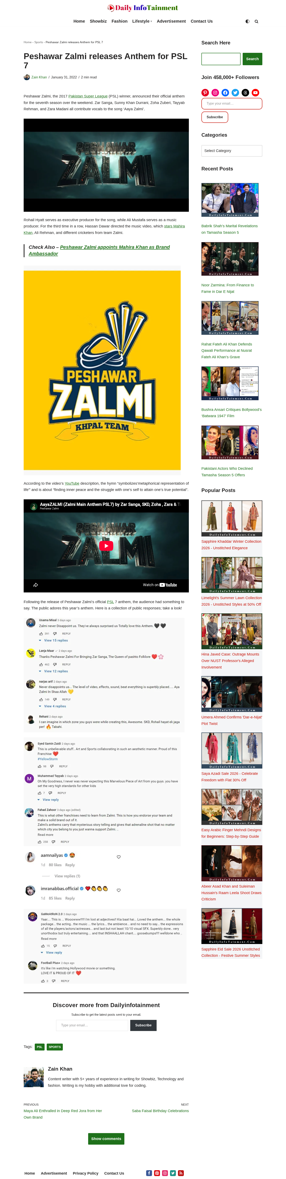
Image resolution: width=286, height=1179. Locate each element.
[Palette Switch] (247, 21)
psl (40, 1047)
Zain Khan (39, 77)
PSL (110, 602)
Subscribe (143, 1025)
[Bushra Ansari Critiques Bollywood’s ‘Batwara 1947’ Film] (230, 384)
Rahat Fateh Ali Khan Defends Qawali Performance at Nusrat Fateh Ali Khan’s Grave (226, 350)
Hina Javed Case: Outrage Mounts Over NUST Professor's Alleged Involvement (230, 660)
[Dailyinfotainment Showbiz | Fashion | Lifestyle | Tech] (143, 8)
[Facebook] (225, 92)
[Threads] (245, 92)
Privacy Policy (85, 1173)
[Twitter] (235, 92)
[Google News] (181, 1173)
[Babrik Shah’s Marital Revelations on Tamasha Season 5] (230, 201)
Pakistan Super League (88, 96)
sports (55, 1047)
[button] (151, 21)
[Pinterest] (205, 92)
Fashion (120, 21)
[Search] (256, 21)
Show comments (106, 1139)
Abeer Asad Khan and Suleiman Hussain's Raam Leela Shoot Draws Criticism (231, 892)
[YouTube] (255, 92)
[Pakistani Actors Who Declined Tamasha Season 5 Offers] (230, 443)
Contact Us (202, 21)
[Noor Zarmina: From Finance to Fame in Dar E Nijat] (230, 260)
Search (252, 59)
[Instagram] (215, 92)
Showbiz (98, 21)
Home (79, 21)
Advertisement (171, 21)
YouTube (72, 483)
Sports (38, 42)
